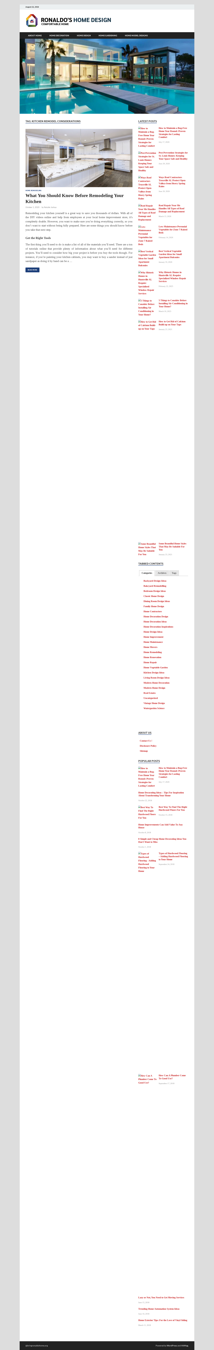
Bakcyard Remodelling (155, 586)
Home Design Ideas (153, 632)
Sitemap (144, 751)
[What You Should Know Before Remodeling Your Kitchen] (78, 158)
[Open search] (187, 35)
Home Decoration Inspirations (158, 626)
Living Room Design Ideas (157, 677)
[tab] (147, 573)
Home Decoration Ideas (155, 621)
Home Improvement (153, 637)
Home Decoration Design (156, 616)
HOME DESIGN (84, 35)
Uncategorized (151, 698)
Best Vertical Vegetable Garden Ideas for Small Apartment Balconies (170, 254)
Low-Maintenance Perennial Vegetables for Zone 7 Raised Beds (173, 229)
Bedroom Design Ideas (155, 591)
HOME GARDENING (108, 35)
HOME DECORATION (59, 35)
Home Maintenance (153, 642)
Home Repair (150, 662)
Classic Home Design (154, 596)
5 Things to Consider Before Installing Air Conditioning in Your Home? (173, 303)
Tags (174, 573)
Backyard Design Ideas (155, 581)
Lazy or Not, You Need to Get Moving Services (161, 1297)
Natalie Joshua (50, 207)
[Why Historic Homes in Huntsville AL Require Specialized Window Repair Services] (147, 272)
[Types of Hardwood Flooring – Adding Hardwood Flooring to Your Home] (147, 854)
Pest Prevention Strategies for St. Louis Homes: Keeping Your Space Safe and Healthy (173, 155)
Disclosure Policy (148, 746)
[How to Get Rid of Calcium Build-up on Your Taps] (147, 322)
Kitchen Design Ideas (154, 672)
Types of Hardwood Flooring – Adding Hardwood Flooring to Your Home (173, 856)
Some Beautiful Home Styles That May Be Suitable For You (172, 546)
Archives (162, 573)
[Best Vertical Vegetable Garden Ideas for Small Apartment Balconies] (147, 251)
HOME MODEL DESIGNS (136, 35)
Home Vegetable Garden (156, 667)
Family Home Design (154, 606)
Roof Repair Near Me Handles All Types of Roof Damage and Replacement (172, 208)
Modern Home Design (154, 688)
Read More (31, 269)
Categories (147, 573)
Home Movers (150, 647)
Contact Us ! (146, 741)
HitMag (184, 1345)
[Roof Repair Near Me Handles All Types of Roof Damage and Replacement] (147, 206)
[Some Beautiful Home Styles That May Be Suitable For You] (147, 544)
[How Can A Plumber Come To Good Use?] (147, 1076)
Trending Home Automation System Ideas (158, 1309)
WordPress (172, 1345)
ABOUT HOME (35, 35)
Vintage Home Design (154, 703)
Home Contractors (153, 611)
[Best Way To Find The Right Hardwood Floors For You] (147, 807)
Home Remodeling (33, 190)
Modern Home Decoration (156, 683)
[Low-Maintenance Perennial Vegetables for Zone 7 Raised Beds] (147, 227)
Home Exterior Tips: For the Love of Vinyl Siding (162, 1320)
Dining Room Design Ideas (157, 601)
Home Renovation (152, 657)
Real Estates (150, 693)
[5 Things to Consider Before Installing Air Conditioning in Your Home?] (147, 301)
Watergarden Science (154, 708)
